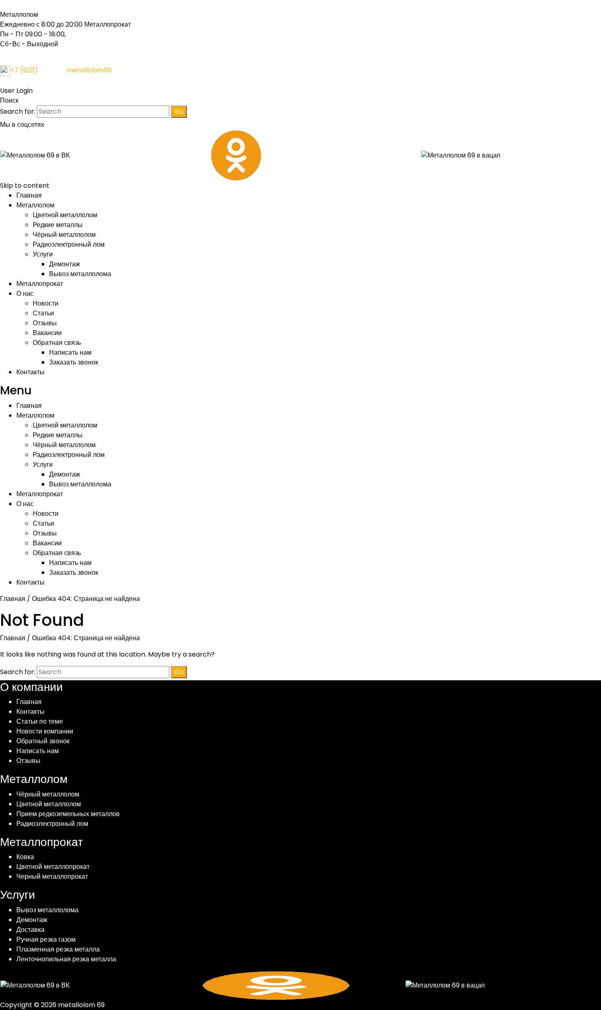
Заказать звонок (73, 362)
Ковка (25, 857)
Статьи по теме (39, 721)
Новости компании (44, 731)
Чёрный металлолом (64, 234)
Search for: (17, 111)
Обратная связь (57, 342)
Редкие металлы (58, 224)
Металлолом (35, 205)
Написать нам (70, 352)
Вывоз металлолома (80, 274)
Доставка (30, 929)
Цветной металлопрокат (53, 866)
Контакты (30, 372)
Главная (29, 195)
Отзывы (45, 323)
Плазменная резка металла (58, 949)
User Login (16, 90)
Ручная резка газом (46, 939)
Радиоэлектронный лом (69, 244)
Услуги (43, 254)
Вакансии (47, 332)
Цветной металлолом (65, 215)
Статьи (43, 313)
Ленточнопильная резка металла (66, 959)
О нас (25, 293)
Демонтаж (64, 264)
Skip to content (24, 185)
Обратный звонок (43, 741)
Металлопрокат (39, 283)
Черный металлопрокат (52, 876)
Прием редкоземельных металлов (68, 814)
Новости (45, 303)
